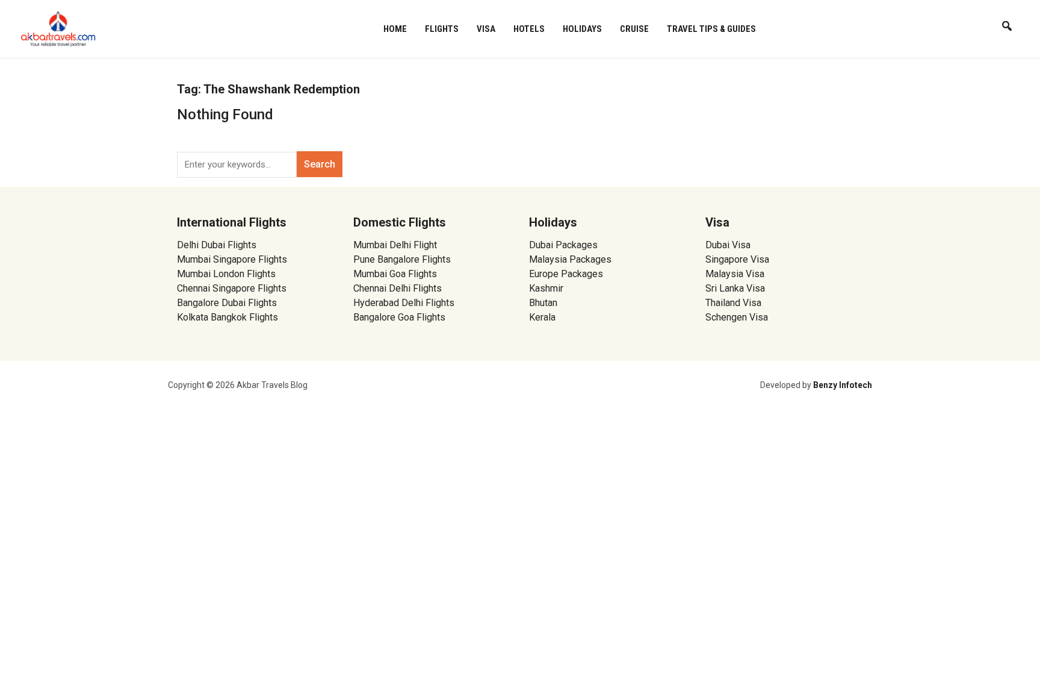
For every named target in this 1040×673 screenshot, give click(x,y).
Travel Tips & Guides (711, 28)
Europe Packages (566, 274)
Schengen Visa (736, 317)
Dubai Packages (563, 245)
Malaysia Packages (570, 259)
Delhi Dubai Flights (216, 245)
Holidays (582, 28)
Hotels (529, 28)
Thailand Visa (733, 302)
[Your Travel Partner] (58, 28)
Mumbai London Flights (226, 274)
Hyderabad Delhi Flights (403, 302)
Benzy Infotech (842, 385)
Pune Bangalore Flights (402, 259)
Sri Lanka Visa (736, 288)
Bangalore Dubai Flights (227, 302)
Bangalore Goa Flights (399, 317)
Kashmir (546, 288)
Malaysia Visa (734, 274)
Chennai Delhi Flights (397, 288)
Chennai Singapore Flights (231, 288)
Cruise (634, 28)
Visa (486, 28)
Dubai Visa (728, 245)
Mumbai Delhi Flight (395, 245)
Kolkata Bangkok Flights (227, 317)
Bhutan (543, 302)
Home (395, 28)
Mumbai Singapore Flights (232, 259)
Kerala (542, 317)
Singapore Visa (737, 259)
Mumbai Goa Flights (395, 274)
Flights (442, 28)
